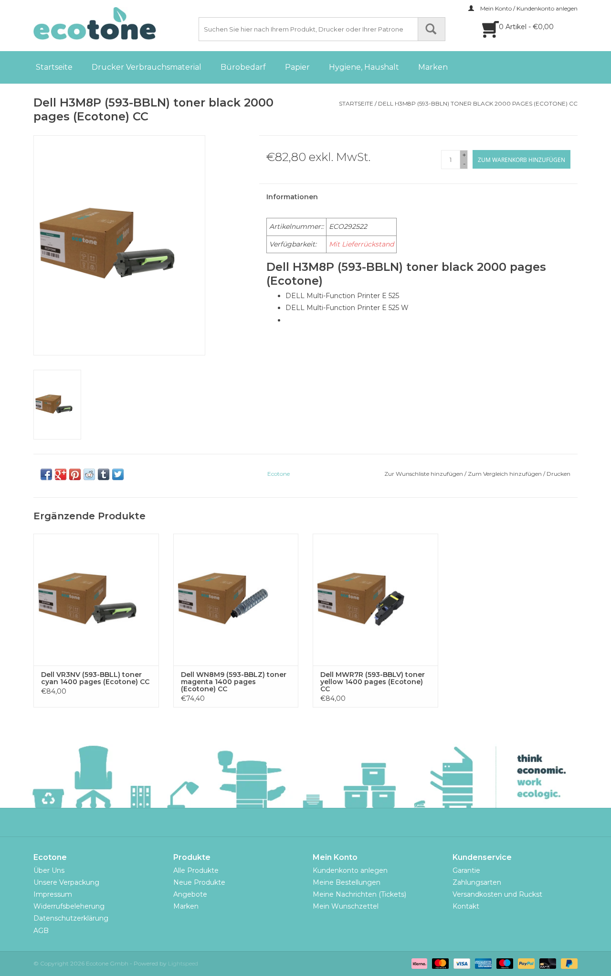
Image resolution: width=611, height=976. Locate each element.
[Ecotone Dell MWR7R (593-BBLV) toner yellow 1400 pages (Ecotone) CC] (375, 599)
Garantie (466, 870)
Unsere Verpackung (66, 882)
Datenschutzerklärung (70, 918)
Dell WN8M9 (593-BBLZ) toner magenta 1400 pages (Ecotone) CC (233, 682)
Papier (297, 67)
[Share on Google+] (60, 474)
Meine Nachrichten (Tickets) (359, 894)
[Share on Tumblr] (103, 474)
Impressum (52, 894)
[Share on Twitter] (118, 474)
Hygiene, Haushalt (364, 67)
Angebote (190, 894)
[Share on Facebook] (46, 474)
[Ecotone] (114, 23)
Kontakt (466, 906)
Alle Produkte (196, 870)
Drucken (558, 473)
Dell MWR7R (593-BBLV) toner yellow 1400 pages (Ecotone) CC (372, 682)
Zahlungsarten (477, 882)
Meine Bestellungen (346, 882)
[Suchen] (431, 29)
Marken (433, 67)
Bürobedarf (243, 67)
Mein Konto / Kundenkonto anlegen (528, 8)
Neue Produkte (199, 882)
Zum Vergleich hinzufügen (505, 473)
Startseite (54, 67)
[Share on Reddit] (89, 474)
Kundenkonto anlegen (350, 870)
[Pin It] (75, 474)
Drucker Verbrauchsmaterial (146, 67)
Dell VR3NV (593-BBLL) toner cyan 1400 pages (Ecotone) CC (95, 678)
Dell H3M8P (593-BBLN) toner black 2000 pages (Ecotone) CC (478, 103)
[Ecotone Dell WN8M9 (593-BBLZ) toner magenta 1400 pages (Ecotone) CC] (236, 599)
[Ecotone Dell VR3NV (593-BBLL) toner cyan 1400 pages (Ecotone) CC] (96, 599)
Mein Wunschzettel (346, 906)
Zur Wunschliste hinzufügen (423, 473)
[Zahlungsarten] (418, 962)
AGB (41, 930)
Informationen (292, 197)
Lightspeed (183, 963)
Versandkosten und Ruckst (497, 894)
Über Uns (48, 870)
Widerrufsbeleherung (69, 906)
